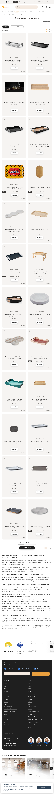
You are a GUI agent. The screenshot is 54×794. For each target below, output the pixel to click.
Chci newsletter (41, 674)
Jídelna (6, 686)
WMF (29, 683)
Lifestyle (6, 699)
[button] (27, 27)
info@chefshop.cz (11, 743)
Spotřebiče (6, 691)
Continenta (5, 612)
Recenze (30, 709)
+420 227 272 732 (11, 738)
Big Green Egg (31, 694)
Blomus (43, 610)
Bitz (47, 610)
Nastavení (5, 790)
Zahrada (6, 694)
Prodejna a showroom (9, 711)
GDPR (5, 722)
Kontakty (6, 719)
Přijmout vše (44, 787)
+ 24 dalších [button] (27, 547)
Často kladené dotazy (33, 711)
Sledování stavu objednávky (35, 719)
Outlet (5, 704)
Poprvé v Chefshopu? (33, 722)
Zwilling (30, 699)
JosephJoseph (31, 696)
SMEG (29, 688)
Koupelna (6, 696)
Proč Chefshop (31, 714)
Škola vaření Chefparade (34, 717)
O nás (29, 727)
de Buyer (30, 702)
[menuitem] (4, 11)
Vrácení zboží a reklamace (10, 709)
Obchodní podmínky (9, 724)
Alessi (29, 686)
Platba (5, 717)
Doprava (6, 714)
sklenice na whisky (43, 586)
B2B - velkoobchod (32, 724)
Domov (6, 702)
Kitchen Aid (30, 691)
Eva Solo (30, 704)
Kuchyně (6, 683)
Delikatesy (6, 688)
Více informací (20, 789)
